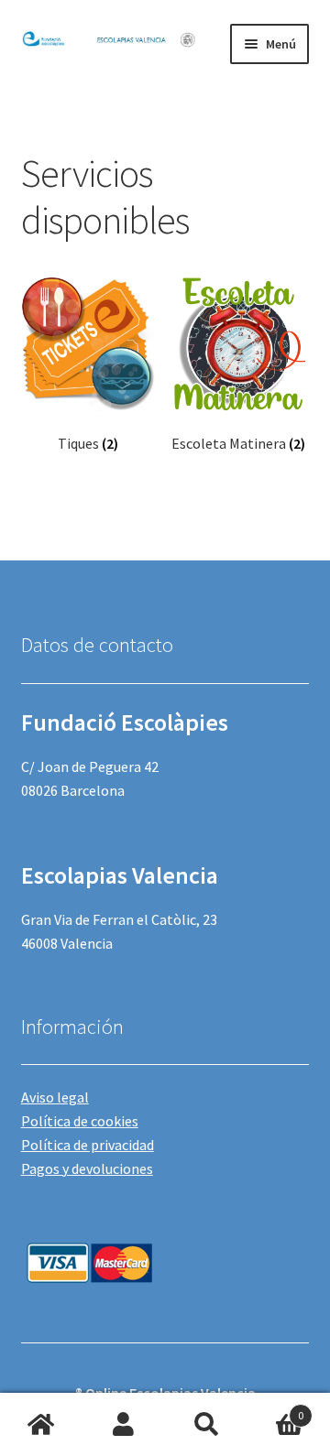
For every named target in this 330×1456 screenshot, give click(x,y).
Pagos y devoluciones (87, 1168)
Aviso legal (55, 1097)
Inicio (41, 1425)
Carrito (275, 1409)
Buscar (206, 1425)
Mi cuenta (123, 1425)
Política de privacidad (87, 1144)
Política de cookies (79, 1121)
